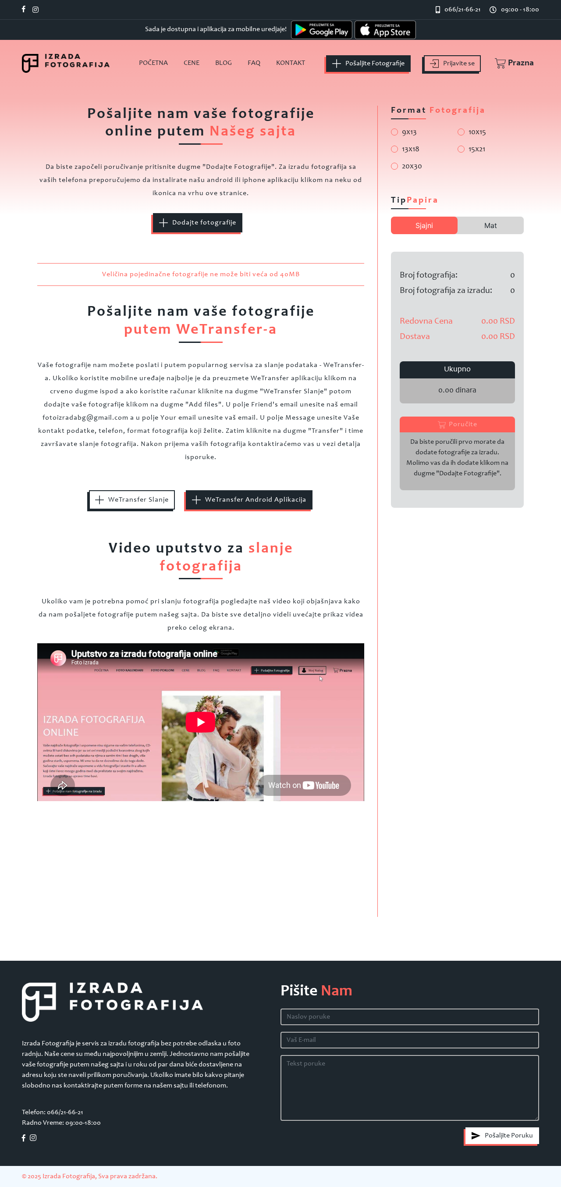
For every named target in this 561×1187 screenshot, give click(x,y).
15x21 (477, 149)
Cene (191, 63)
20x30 (412, 167)
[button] (510, 63)
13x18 (410, 149)
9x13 (409, 132)
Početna (153, 63)
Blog (223, 63)
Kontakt (290, 63)
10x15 (477, 132)
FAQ (254, 63)
